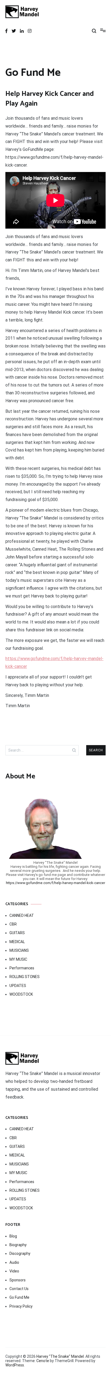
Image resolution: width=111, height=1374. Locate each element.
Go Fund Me (19, 1297)
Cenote (42, 1361)
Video (14, 1271)
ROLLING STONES (24, 977)
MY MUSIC (18, 959)
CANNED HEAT (21, 915)
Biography (18, 1245)
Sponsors (17, 1280)
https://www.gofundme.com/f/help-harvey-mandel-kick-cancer (55, 883)
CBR (13, 924)
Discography (19, 1253)
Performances (21, 968)
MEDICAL (17, 942)
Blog (13, 1236)
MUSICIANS (19, 950)
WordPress (14, 1365)
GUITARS (17, 933)
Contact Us (19, 1289)
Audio (14, 1262)
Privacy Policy (21, 1306)
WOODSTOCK (21, 994)
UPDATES (17, 985)
